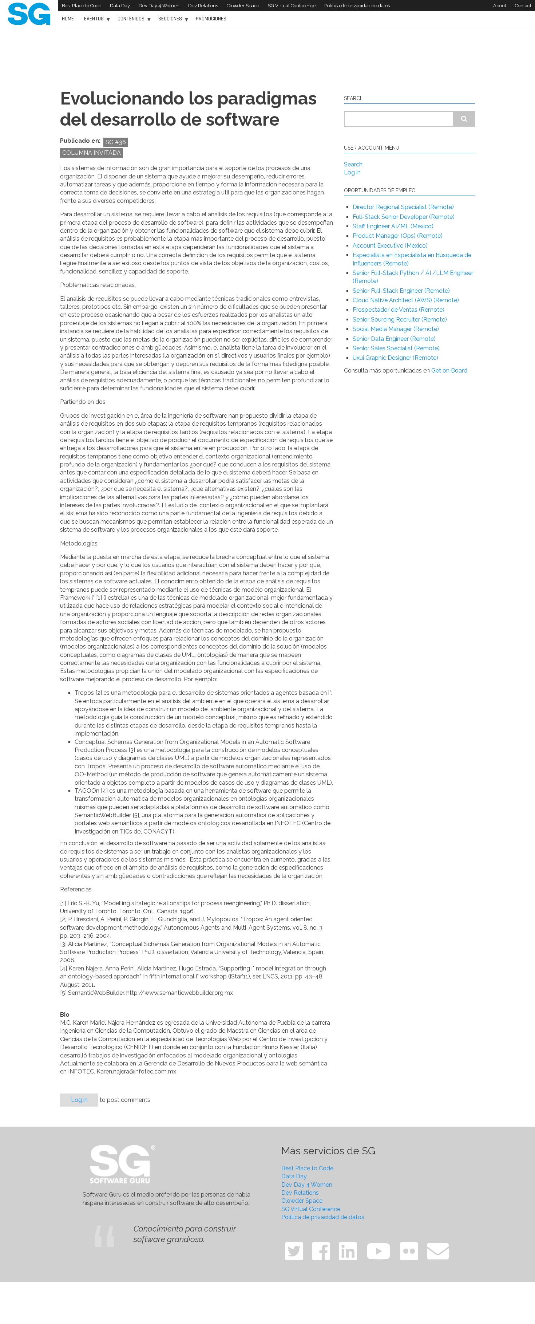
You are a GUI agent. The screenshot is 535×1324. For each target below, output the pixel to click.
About (499, 5)
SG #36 (116, 142)
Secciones (168, 21)
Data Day (120, 5)
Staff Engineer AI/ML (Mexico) (393, 226)
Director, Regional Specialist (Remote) (403, 207)
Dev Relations (203, 5)
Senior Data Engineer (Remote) (394, 338)
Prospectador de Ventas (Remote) (398, 309)
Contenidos (129, 21)
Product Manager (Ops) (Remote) (398, 235)
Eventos (92, 21)
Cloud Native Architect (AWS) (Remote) (406, 300)
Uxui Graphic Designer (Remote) (395, 357)
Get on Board (449, 370)
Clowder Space (243, 5)
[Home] (29, 13)
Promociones (211, 18)
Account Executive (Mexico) (390, 245)
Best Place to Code (81, 5)
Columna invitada (91, 152)
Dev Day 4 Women (159, 5)
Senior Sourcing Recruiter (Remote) (400, 319)
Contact (523, 5)
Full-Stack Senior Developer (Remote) (404, 216)
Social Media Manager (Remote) (396, 329)
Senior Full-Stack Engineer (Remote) (401, 290)
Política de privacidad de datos (357, 5)
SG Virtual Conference (292, 5)
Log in (79, 1099)
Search (353, 164)
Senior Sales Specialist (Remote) (396, 348)
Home (68, 18)
